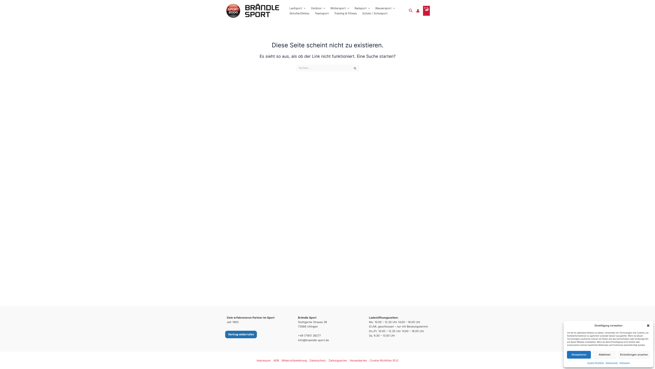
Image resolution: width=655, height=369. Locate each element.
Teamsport (322, 13)
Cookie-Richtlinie (595, 362)
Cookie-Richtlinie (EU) (384, 360)
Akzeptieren (578, 354)
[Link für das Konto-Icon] (418, 10)
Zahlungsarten (338, 360)
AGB (276, 360)
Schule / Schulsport (375, 13)
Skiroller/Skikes (299, 13)
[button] (648, 325)
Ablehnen (604, 354)
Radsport (361, 8)
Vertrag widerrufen (241, 334)
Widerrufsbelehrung (294, 360)
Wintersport (338, 8)
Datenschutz (612, 362)
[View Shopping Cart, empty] (426, 11)
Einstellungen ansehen (634, 354)
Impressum (625, 362)
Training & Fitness (345, 13)
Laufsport (295, 8)
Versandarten (358, 360)
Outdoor (316, 8)
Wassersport (383, 8)
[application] (303, 8)
